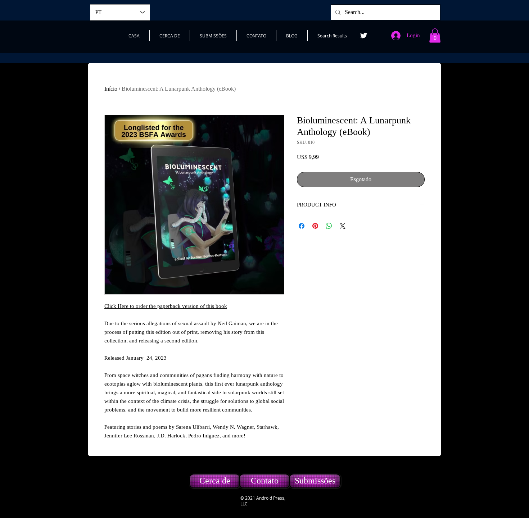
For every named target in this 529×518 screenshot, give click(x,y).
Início (110, 89)
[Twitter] (364, 35)
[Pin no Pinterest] (315, 226)
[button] (435, 35)
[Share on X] (342, 226)
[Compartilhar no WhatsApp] (329, 226)
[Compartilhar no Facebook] (301, 226)
